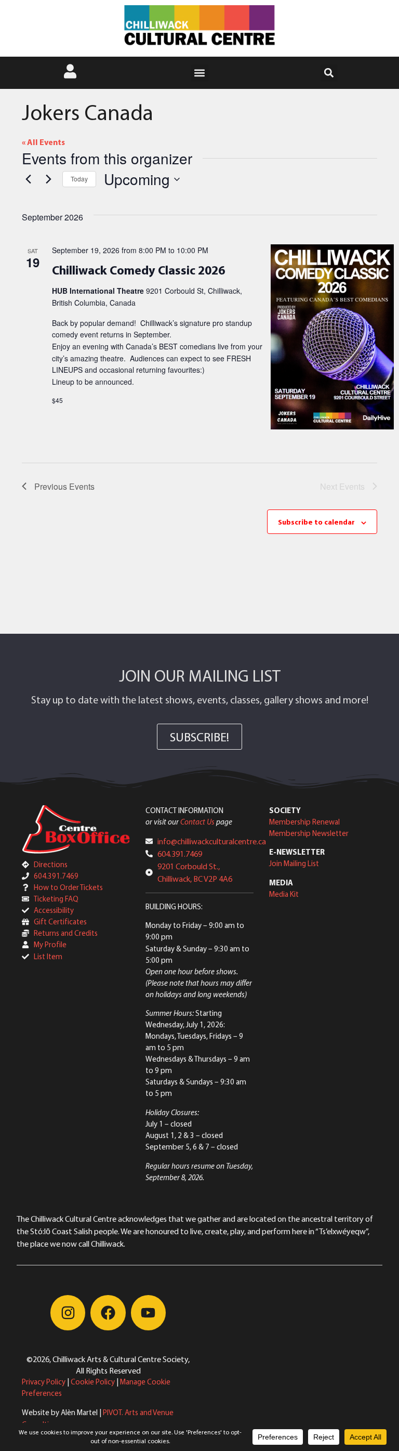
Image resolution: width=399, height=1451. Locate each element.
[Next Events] (48, 179)
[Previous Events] (28, 179)
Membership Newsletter (309, 833)
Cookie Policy (93, 1382)
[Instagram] (67, 1312)
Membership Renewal (304, 822)
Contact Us (197, 822)
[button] (199, 73)
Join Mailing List (294, 863)
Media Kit (284, 894)
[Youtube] (148, 1312)
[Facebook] (107, 1312)
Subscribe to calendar (316, 522)
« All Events (43, 142)
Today (79, 178)
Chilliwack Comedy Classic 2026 (138, 270)
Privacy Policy (43, 1382)
